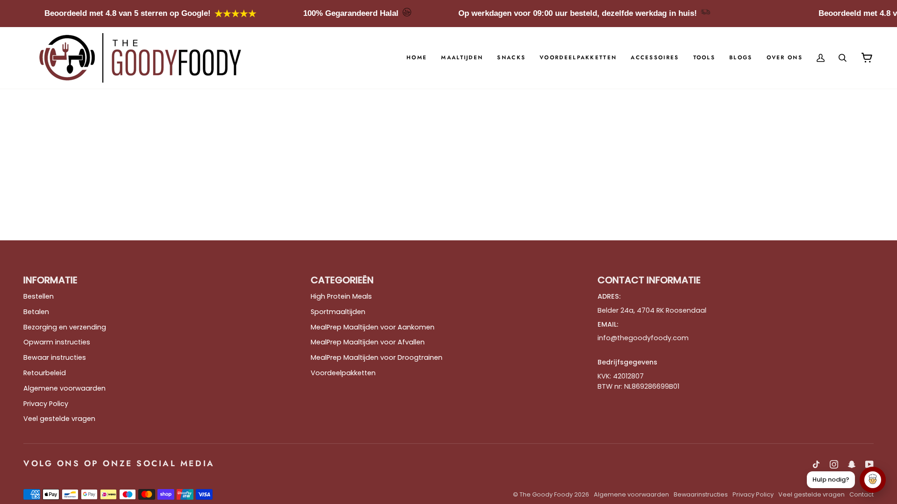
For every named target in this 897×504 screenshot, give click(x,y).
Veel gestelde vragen (59, 418)
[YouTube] (869, 464)
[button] (462, 58)
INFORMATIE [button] (50, 280)
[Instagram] (834, 464)
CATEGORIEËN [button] (342, 280)
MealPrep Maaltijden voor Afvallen (368, 342)
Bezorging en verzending (64, 327)
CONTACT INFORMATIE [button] (649, 280)
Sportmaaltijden (338, 311)
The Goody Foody (546, 494)
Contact (861, 494)
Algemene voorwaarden (64, 388)
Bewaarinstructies (701, 494)
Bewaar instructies (54, 357)
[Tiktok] (816, 464)
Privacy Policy (45, 403)
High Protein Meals (341, 296)
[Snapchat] (851, 464)
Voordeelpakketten (343, 373)
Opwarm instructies (56, 342)
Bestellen (38, 296)
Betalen (36, 311)
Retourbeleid (44, 373)
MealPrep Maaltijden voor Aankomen (372, 327)
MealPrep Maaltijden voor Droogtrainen (376, 357)
